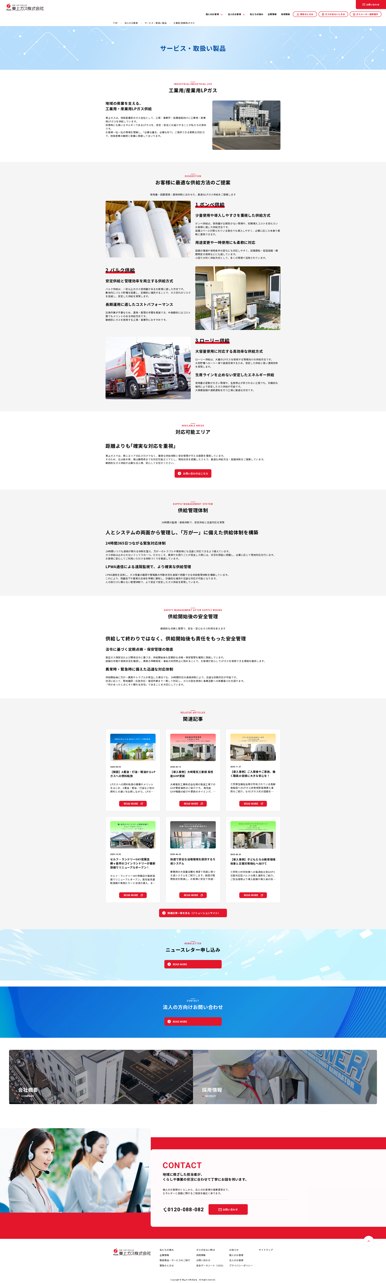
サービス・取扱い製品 (156, 22)
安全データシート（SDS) (209, 1265)
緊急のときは (306, 14)
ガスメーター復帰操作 (367, 14)
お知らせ (234, 1249)
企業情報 (272, 14)
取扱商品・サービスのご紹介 (175, 1260)
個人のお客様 (212, 14)
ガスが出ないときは (335, 14)
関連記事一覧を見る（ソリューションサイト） (194, 913)
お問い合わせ (372, 4)
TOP (115, 22)
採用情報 (285, 14)
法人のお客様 (234, 14)
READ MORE (131, 803)
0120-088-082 (186, 1209)
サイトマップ (266, 1249)
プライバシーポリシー (241, 1265)
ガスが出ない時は (205, 1249)
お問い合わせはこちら (195, 473)
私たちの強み (256, 14)
